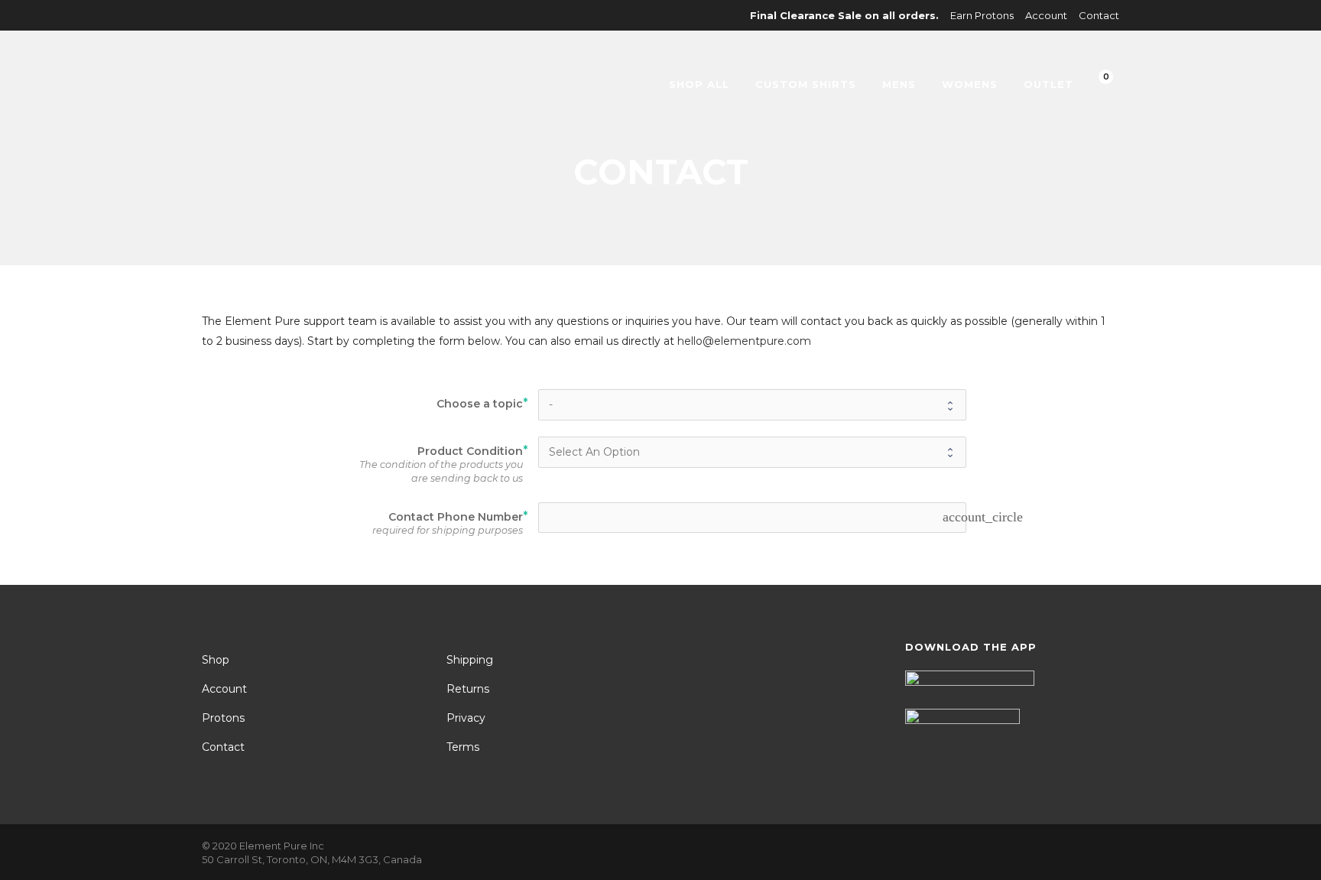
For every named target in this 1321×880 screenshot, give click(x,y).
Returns (467, 689)
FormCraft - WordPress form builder (304, 568)
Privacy (465, 718)
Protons (223, 718)
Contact (1099, 15)
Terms (462, 747)
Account (1046, 15)
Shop (215, 660)
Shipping (469, 660)
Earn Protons (982, 15)
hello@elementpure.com (744, 341)
